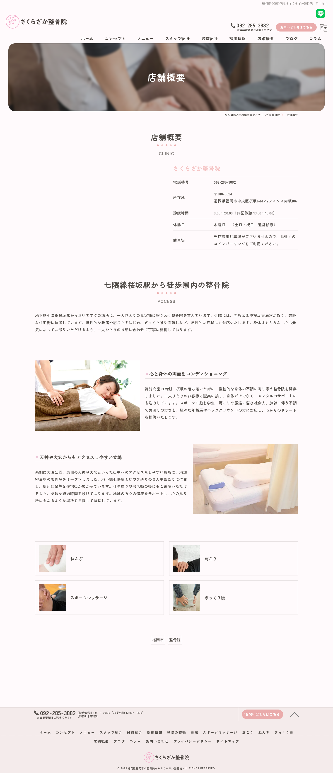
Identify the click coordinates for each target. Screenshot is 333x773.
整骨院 (175, 639)
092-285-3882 (225, 182)
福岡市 (158, 639)
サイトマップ (227, 741)
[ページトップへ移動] (294, 714)
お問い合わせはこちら (296, 27)
